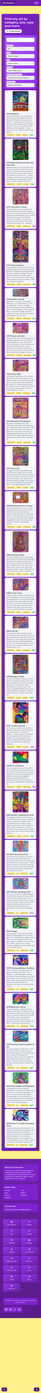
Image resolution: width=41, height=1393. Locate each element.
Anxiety (12, 1243)
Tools (23, 1190)
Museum (8, 1197)
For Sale (10, 67)
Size (8, 60)
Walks (11, 1252)
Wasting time (11, 1261)
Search (23, 1193)
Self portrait (11, 1270)
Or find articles (14, 31)
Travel (11, 1279)
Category (10, 46)
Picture (12, 1289)
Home (7, 1195)
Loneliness (29, 1252)
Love (29, 1270)
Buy (6, 1193)
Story (29, 1279)
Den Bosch (11, 1225)
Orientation (11, 82)
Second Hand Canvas (14, 75)
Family (29, 1243)
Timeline (24, 1195)
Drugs (29, 1234)
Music (29, 1225)
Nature (29, 1261)
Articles (7, 1190)
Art (11, 1234)
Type (8, 53)
